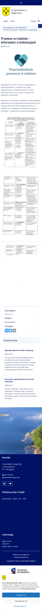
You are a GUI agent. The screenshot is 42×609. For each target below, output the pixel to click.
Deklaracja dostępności (21, 554)
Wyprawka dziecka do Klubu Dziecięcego (19, 350)
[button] (39, 21)
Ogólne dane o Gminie (10, 546)
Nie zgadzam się (21, 601)
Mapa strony (6, 541)
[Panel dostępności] (40, 26)
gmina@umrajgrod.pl (11, 477)
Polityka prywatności (20, 606)
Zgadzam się (21, 595)
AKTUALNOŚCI (10, 322)
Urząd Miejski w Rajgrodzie (19, 11)
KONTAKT (6, 544)
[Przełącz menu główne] (21, 2)
